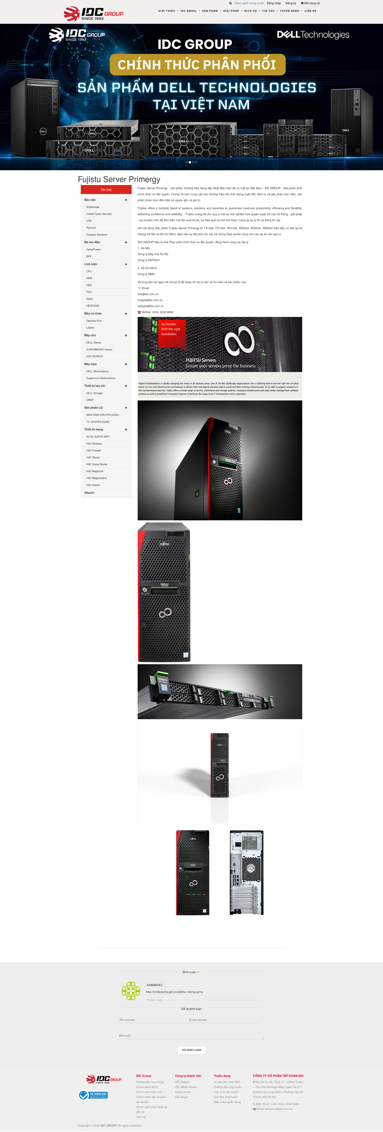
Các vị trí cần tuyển (226, 1092)
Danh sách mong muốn (249, 3)
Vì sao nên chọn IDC (227, 1082)
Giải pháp (231, 11)
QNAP (90, 400)
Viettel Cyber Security (99, 214)
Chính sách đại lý (147, 1087)
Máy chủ (90, 335)
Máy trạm (90, 364)
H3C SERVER (94, 356)
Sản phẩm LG (93, 407)
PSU (89, 292)
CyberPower (93, 249)
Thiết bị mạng (93, 429)
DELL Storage (94, 393)
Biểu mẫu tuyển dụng (227, 1102)
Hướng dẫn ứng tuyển (228, 1087)
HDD (89, 285)
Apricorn (91, 228)
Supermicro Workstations (100, 378)
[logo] (93, 13)
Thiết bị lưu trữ (94, 386)
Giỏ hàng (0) (311, 3)
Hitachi (89, 493)
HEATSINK (92, 306)
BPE (89, 256)
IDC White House (186, 1087)
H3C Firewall (93, 450)
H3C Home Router (96, 464)
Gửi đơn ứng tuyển (226, 1097)
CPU (89, 271)
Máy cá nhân (93, 313)
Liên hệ (311, 11)
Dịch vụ (250, 11)
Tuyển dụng (289, 11)
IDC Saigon (182, 1082)
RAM (89, 278)
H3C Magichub (94, 471)
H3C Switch (93, 485)
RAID (89, 299)
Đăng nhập (274, 3)
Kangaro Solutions (97, 234)
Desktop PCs (94, 321)
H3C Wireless (94, 443)
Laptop (90, 328)
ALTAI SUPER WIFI (98, 436)
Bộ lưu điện (92, 242)
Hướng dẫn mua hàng (150, 1082)
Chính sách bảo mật (149, 1092)
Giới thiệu (166, 11)
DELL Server (93, 342)
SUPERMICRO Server (99, 349)
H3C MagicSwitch (96, 478)
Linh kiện (90, 264)
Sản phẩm (210, 11)
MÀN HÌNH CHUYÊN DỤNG (102, 415)
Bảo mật (90, 200)
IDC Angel (188, 11)
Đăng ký (291, 3)
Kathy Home (183, 1092)
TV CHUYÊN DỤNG (98, 422)
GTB (89, 221)
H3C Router (93, 457)
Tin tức (268, 11)
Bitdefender (93, 207)
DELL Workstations (97, 371)
